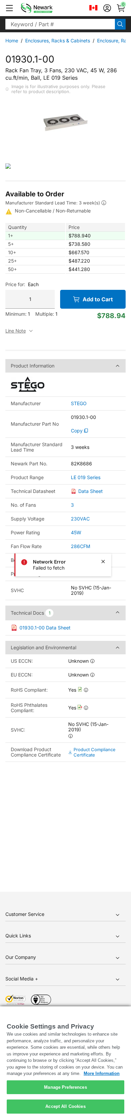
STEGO (79, 403)
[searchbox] (60, 24)
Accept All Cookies (65, 1106)
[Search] (120, 24)
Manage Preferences (65, 1087)
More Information (102, 1073)
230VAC (80, 519)
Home (11, 40)
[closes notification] (103, 561)
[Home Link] (47, 8)
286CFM (80, 546)
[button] (9, 8)
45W (76, 532)
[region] (65, 1062)
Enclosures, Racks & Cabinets (57, 40)
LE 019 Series (85, 477)
